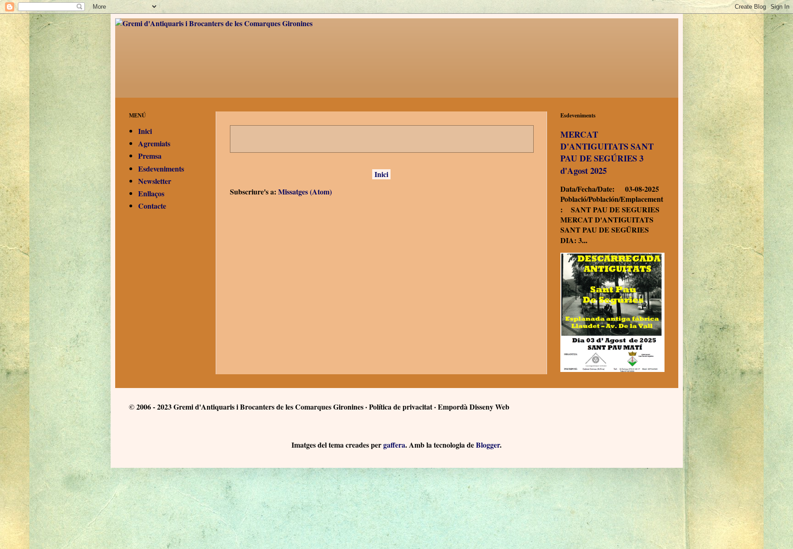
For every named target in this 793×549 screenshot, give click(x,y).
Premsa (150, 155)
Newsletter (154, 181)
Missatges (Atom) (305, 191)
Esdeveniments (161, 168)
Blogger (488, 444)
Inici (381, 174)
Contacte (152, 205)
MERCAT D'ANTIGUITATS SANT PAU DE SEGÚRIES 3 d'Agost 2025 (606, 152)
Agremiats (154, 143)
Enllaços (151, 193)
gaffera (394, 444)
